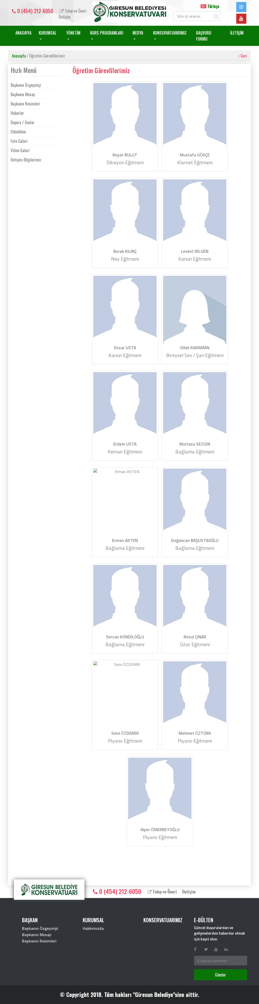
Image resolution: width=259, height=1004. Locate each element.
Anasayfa (19, 56)
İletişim (65, 17)
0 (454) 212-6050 (34, 11)
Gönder (220, 975)
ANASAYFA (23, 33)
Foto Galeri (19, 141)
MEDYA (138, 33)
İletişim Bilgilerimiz (26, 160)
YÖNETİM (73, 33)
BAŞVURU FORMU (203, 36)
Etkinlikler (18, 132)
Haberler (17, 113)
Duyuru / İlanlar (23, 122)
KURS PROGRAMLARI (106, 33)
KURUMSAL (47, 33)
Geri (243, 56)
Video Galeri (20, 150)
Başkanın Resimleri (25, 104)
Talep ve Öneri (75, 11)
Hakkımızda (93, 928)
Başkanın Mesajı (23, 94)
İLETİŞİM (237, 33)
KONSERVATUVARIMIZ (170, 33)
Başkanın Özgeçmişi (26, 85)
